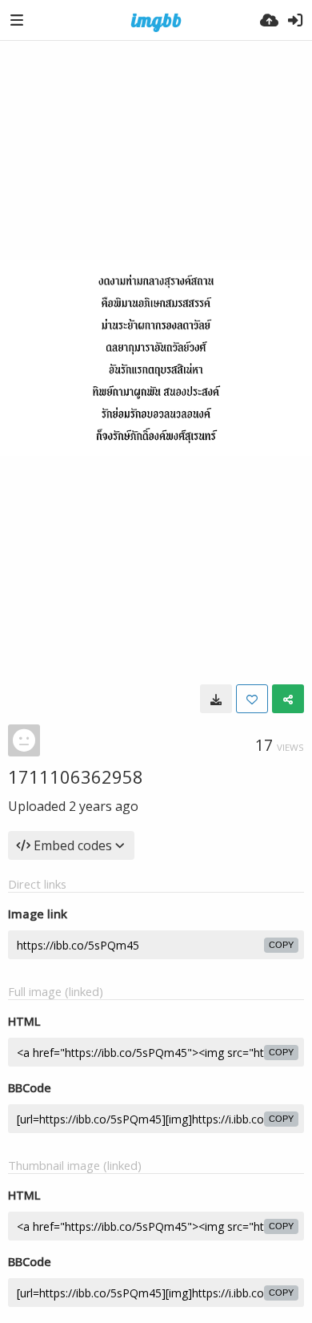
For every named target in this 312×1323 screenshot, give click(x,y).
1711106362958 (75, 776)
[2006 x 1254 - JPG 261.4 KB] (216, 698)
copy (281, 945)
